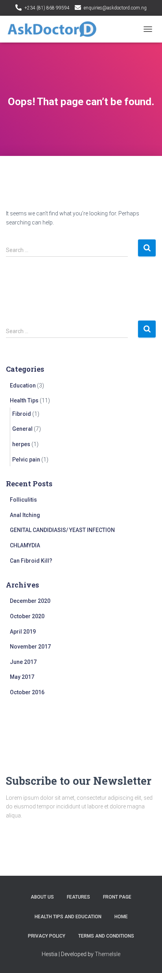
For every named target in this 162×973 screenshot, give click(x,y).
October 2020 (27, 616)
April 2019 (23, 631)
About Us (42, 897)
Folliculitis (23, 500)
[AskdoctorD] (55, 29)
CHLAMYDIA (25, 545)
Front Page (117, 897)
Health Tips (24, 400)
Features (78, 897)
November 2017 (30, 646)
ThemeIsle (107, 954)
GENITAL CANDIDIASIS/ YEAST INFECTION (62, 530)
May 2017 (22, 677)
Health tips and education (68, 916)
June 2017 (23, 662)
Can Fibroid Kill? (31, 561)
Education (23, 385)
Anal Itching (25, 515)
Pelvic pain (26, 459)
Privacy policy (46, 936)
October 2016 (27, 692)
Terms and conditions (106, 936)
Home (121, 916)
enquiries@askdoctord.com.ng (115, 8)
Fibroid (21, 414)
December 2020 (30, 601)
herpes (21, 444)
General (22, 429)
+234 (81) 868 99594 (47, 8)
